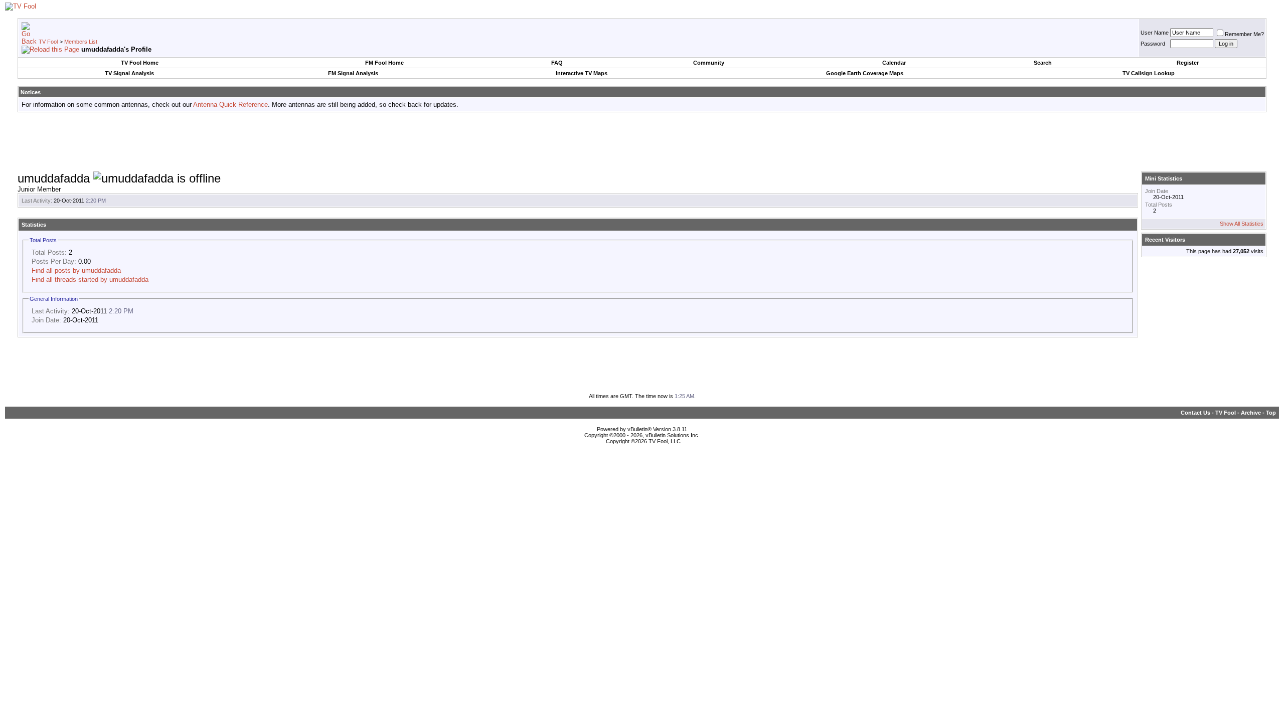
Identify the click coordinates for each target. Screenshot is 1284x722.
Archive (1251, 413)
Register (1188, 63)
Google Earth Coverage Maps (864, 73)
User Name (1155, 33)
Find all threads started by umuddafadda (90, 279)
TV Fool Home (139, 63)
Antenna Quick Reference (230, 104)
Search (1043, 63)
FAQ (557, 63)
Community (708, 63)
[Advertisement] (642, 142)
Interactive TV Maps (581, 73)
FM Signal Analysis (353, 73)
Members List (80, 42)
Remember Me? (1244, 34)
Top (1271, 413)
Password (1153, 44)
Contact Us (1195, 413)
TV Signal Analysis (129, 73)
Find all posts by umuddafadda (76, 270)
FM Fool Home (384, 63)
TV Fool (48, 42)
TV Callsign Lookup (1148, 73)
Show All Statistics (1241, 224)
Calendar (894, 63)
